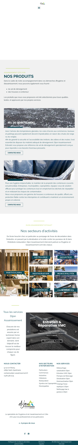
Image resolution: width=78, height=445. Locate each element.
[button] (39, 7)
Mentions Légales (41, 443)
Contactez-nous (14, 153)
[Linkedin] (28, 434)
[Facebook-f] (25, 434)
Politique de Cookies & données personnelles (19, 443)
